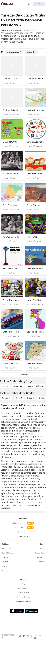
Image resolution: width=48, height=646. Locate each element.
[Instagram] (28, 636)
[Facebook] (24, 636)
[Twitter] (19, 636)
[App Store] (17, 611)
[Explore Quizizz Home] (7, 3)
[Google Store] (31, 611)
